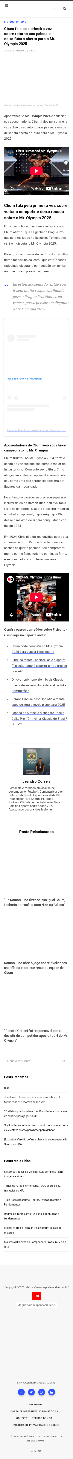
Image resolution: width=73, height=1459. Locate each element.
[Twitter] (31, 1392)
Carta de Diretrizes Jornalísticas (34, 1411)
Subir (38, 1451)
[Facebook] (21, 1392)
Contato (22, 1418)
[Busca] (62, 8)
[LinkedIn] (51, 1392)
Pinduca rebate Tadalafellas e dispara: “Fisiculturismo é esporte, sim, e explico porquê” (39, 665)
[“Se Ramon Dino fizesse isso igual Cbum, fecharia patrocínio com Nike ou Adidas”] (36, 871)
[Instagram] (41, 1392)
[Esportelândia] (26, 9)
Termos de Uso (42, 1418)
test (6, 1087)
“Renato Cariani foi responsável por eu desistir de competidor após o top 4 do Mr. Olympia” (36, 1035)
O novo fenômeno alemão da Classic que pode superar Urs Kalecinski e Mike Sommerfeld (39, 685)
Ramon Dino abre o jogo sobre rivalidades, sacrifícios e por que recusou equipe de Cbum (36, 968)
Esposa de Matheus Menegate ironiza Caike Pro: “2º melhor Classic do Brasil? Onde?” (39, 718)
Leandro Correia (36, 781)
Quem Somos (34, 1404)
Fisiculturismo (15, 22)
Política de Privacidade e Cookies (36, 1425)
